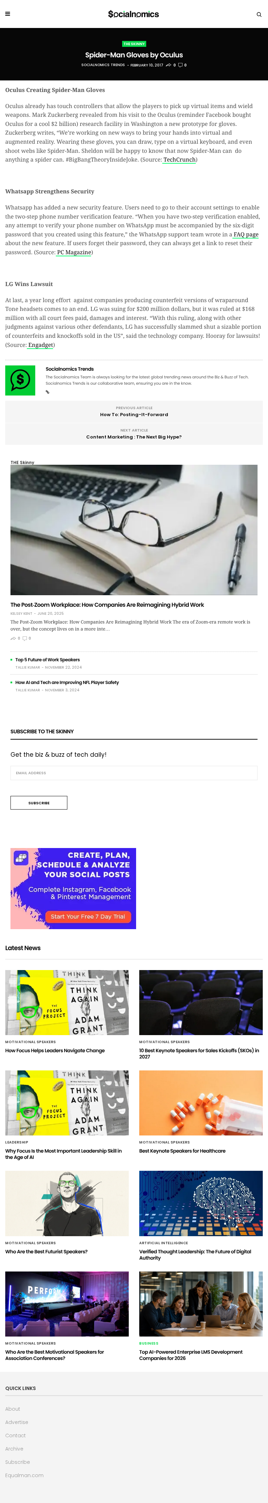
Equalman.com (24, 1475)
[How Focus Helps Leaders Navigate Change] (67, 1002)
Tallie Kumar (27, 667)
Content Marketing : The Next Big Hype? (134, 437)
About (12, 1408)
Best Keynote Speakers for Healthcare (182, 1150)
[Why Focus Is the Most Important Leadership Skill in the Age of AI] (67, 1102)
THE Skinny (134, 44)
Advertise (16, 1422)
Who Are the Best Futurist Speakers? (46, 1251)
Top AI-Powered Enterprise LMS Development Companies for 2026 (191, 1355)
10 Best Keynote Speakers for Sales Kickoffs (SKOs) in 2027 (199, 1053)
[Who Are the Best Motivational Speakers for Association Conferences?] (67, 1304)
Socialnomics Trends (103, 65)
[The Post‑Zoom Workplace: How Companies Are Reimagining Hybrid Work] (134, 530)
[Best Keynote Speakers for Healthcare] (201, 1102)
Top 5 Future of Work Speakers (47, 659)
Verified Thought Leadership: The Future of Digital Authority (195, 1254)
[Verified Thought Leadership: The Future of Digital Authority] (201, 1203)
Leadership (16, 1142)
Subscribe (17, 1462)
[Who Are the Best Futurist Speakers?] (67, 1203)
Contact (15, 1435)
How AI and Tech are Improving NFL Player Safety (67, 682)
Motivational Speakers (30, 1042)
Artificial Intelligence (163, 1243)
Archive (14, 1448)
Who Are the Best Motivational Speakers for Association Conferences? (54, 1355)
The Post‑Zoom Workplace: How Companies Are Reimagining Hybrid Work (107, 605)
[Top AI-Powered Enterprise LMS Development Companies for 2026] (201, 1304)
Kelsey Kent (21, 613)
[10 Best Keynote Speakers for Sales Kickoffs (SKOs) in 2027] (201, 1002)
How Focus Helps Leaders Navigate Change (55, 1050)
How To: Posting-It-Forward (134, 414)
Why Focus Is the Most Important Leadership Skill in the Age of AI (63, 1154)
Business (148, 1343)
